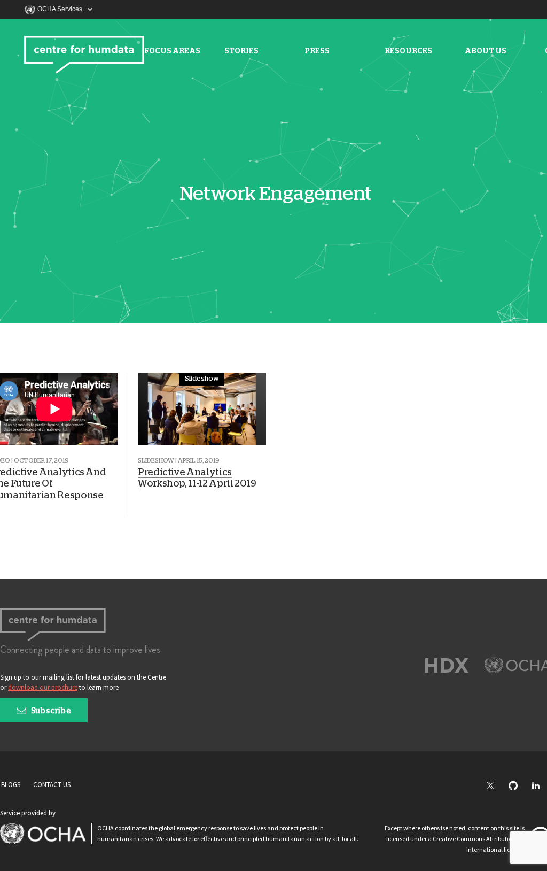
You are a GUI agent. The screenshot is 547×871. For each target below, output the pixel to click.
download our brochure (42, 687)
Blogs (10, 784)
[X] (496, 786)
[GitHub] (518, 786)
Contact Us (52, 784)
